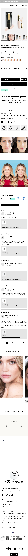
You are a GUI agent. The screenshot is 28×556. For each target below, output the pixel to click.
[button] (14, 122)
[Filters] (21, 205)
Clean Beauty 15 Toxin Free (11, 525)
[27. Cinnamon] (14, 60)
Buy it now (14, 84)
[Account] (21, 6)
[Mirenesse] (14, 6)
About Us (5, 506)
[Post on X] (6, 122)
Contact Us (6, 504)
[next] (16, 421)
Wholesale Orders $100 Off (12, 522)
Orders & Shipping (8, 511)
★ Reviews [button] (14, 554)
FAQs (3, 509)
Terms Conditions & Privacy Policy (14, 513)
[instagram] (7, 495)
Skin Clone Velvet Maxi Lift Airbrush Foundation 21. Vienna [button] (11, 279)
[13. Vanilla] (5, 60)
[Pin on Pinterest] (9, 122)
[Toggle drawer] (2, 5)
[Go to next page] (24, 343)
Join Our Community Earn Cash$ (13, 516)
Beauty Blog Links (8, 527)
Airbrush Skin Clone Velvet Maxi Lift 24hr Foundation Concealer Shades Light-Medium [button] (11, 227)
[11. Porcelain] (2, 60)
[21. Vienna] (8, 60)
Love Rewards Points (9, 502)
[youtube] (10, 495)
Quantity (4, 72)
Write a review (10, 205)
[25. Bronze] (11, 60)
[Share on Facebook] (2, 122)
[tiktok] (12, 495)
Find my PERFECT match (14, 102)
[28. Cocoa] (17, 60)
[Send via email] (11, 122)
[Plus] (9, 75)
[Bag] (26, 6)
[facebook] (3, 495)
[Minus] (2, 75)
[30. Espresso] (20, 60)
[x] (5, 495)
